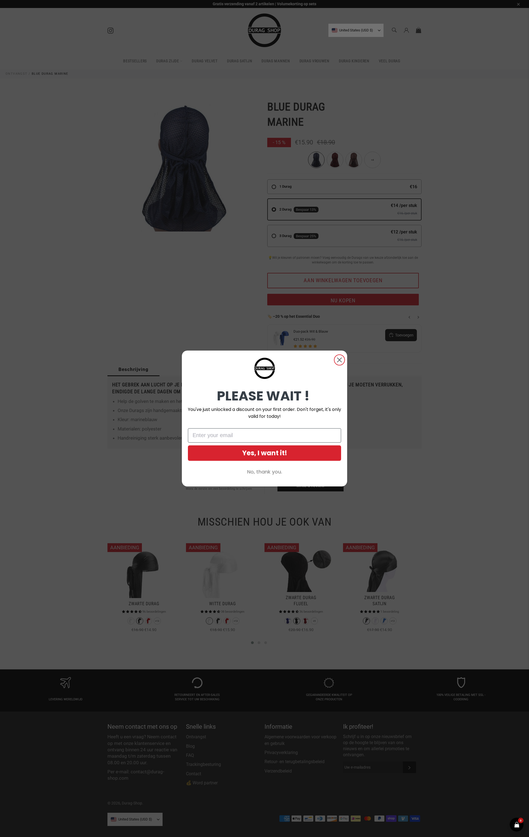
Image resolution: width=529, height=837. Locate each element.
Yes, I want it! (264, 452)
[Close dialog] (339, 360)
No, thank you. (264, 471)
